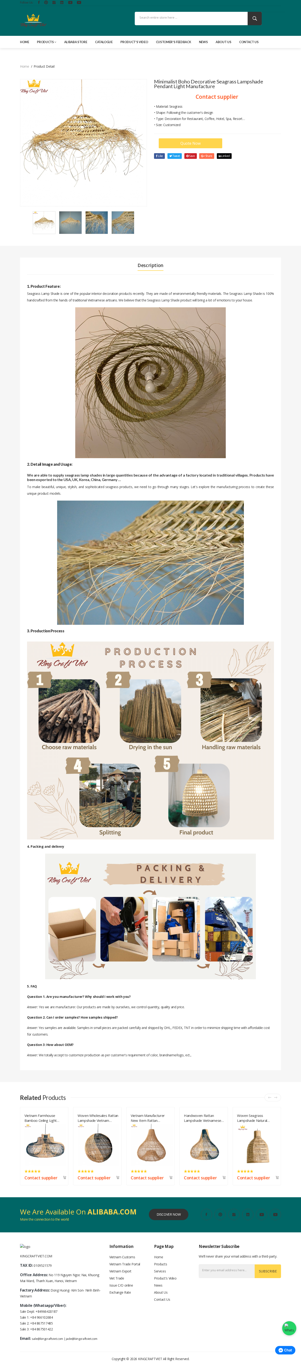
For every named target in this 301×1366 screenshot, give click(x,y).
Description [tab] (150, 265)
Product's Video (134, 42)
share (208, 156)
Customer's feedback (173, 42)
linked (225, 156)
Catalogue (104, 42)
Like (160, 156)
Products (45, 42)
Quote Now (190, 143)
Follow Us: (26, 2)
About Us (223, 42)
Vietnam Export (120, 1271)
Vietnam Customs (122, 1257)
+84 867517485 (41, 1323)
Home (24, 42)
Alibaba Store (75, 42)
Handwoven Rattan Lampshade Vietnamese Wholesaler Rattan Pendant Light (149, 1117)
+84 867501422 (41, 1329)
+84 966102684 (41, 1317)
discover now (169, 1214)
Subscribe (268, 1271)
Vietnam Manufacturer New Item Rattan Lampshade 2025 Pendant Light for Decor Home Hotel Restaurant (98, 1117)
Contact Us (249, 42)
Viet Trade (116, 1278)
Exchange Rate (120, 1292)
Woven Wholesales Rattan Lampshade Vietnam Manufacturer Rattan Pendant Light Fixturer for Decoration (44, 1117)
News (203, 42)
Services (160, 1271)
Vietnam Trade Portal (124, 1264)
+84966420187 (46, 1311)
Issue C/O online (121, 1285)
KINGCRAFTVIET (150, 1359)
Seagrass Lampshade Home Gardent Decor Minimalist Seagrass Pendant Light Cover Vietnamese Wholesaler (255, 1117)
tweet (176, 156)
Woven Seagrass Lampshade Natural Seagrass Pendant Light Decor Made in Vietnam (202, 1117)
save (191, 156)
